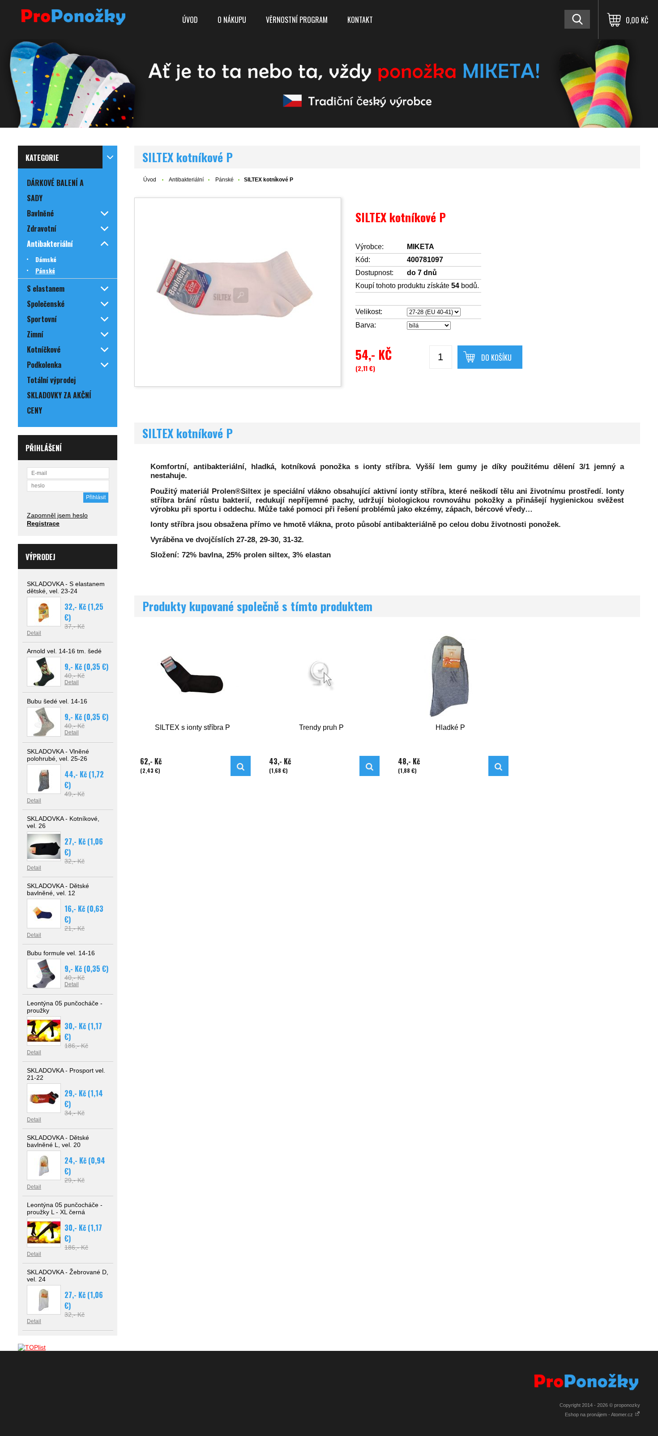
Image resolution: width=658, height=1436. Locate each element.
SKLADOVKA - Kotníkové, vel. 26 (63, 822)
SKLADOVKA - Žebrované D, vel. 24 (67, 1275)
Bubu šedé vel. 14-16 (57, 701)
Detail (34, 633)
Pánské (224, 180)
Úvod (190, 19)
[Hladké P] (450, 676)
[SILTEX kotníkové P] (237, 292)
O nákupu (232, 19)
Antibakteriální (186, 180)
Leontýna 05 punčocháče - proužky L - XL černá (65, 1208)
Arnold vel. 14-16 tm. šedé (64, 651)
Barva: (365, 325)
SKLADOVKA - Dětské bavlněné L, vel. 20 (58, 1141)
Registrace (43, 523)
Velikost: (368, 311)
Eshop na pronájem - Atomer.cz (599, 1414)
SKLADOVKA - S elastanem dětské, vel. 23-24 (66, 587)
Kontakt (360, 19)
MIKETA (420, 246)
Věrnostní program (297, 19)
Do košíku (496, 357)
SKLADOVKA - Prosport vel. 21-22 (66, 1074)
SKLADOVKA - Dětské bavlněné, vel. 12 (58, 889)
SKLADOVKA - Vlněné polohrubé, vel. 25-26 (58, 755)
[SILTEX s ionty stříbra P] (192, 676)
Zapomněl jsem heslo (57, 515)
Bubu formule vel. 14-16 (61, 953)
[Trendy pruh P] (321, 676)
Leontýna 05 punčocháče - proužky (65, 1007)
